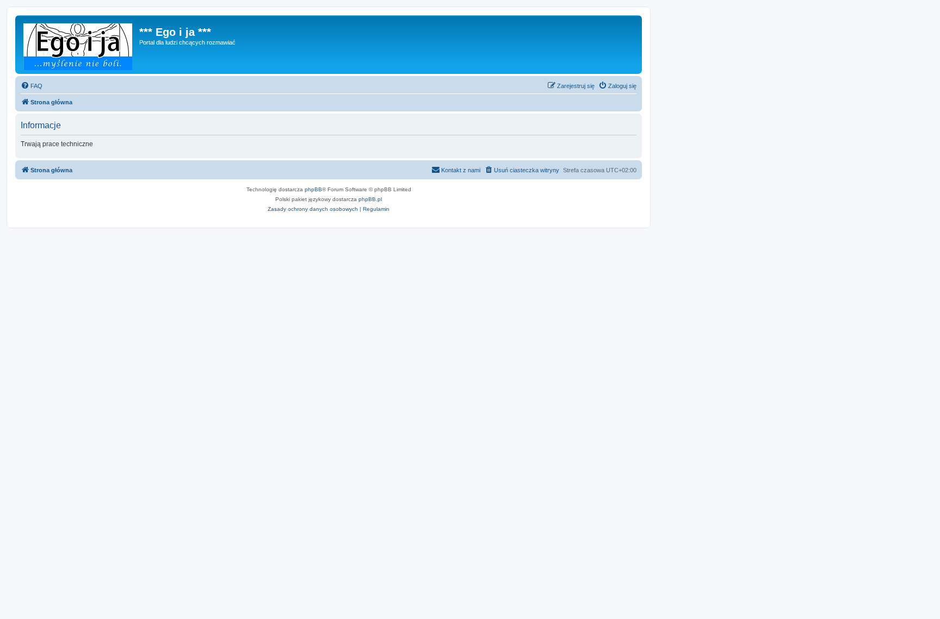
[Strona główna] (78, 44)
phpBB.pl (370, 199)
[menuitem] (31, 85)
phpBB (313, 189)
